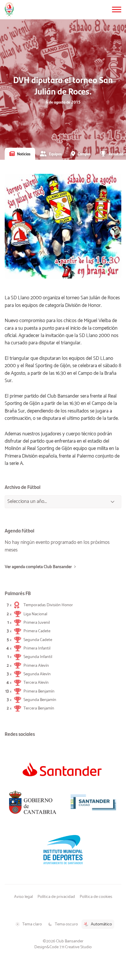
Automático (101, 924)
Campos (84, 154)
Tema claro (32, 924)
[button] (116, 9)
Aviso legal (23, 896)
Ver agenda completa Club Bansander (38, 567)
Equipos (55, 154)
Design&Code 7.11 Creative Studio (63, 947)
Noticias (23, 154)
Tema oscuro (66, 924)
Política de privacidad (56, 896)
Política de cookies (96, 896)
